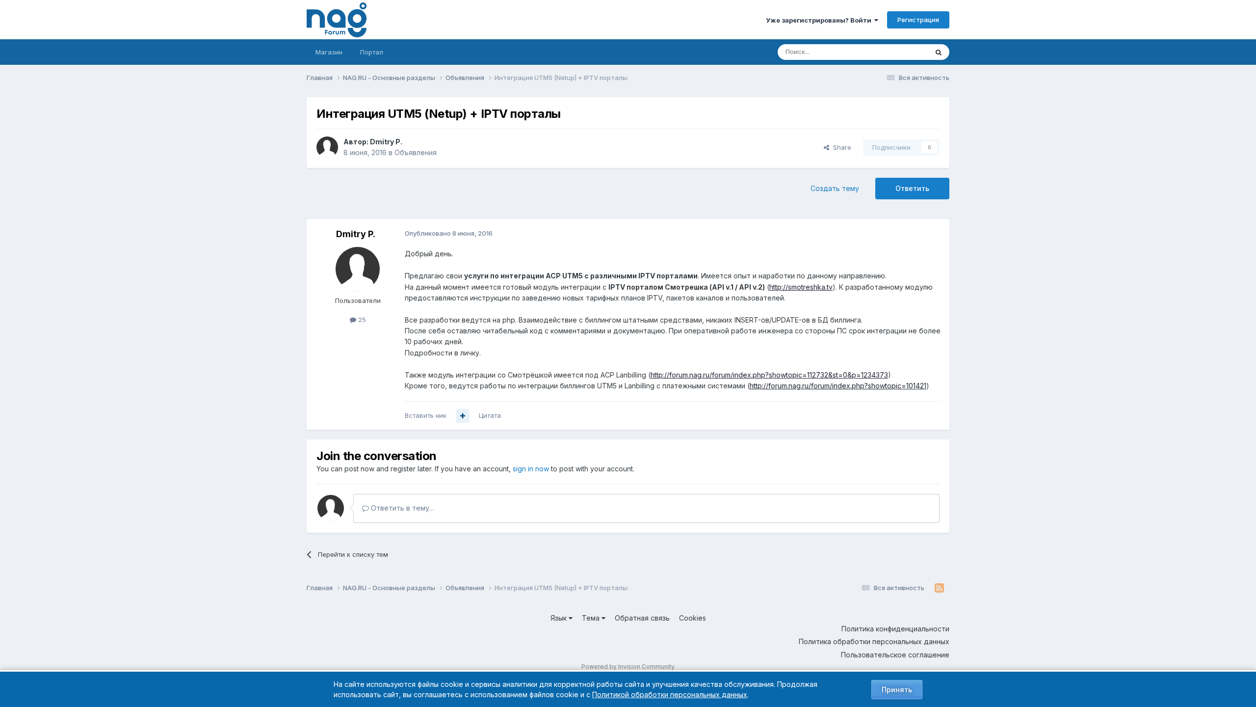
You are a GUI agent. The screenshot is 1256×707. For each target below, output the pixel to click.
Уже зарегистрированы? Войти (820, 20)
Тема (592, 618)
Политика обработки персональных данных (874, 641)
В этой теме (897, 51)
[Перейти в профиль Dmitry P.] (327, 147)
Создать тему (835, 188)
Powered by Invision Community (628, 666)
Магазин (328, 52)
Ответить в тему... (401, 508)
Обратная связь (642, 618)
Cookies (692, 618)
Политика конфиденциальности (895, 629)
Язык (559, 618)
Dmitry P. (386, 141)
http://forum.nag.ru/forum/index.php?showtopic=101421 (838, 385)
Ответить (912, 188)
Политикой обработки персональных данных (669, 694)
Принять (897, 689)
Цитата (490, 415)
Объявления (415, 152)
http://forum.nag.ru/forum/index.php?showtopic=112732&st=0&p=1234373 (769, 375)
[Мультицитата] (463, 416)
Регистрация (918, 20)
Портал (371, 52)
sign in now (531, 468)
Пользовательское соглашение (895, 655)
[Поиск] (938, 52)
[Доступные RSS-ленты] (939, 588)
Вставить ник (425, 415)
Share (840, 147)
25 (361, 320)
